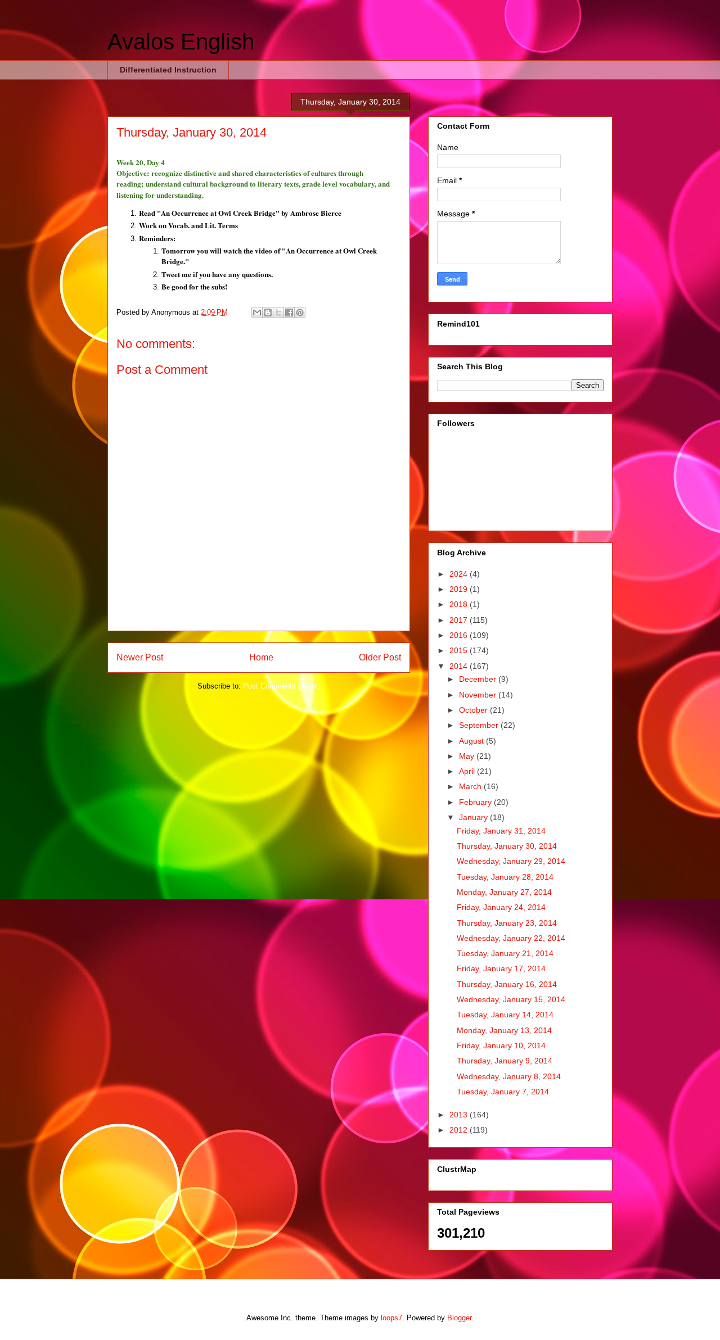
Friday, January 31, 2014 (501, 830)
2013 (459, 1114)
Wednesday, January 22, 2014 (511, 938)
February (476, 802)
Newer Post (139, 657)
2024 (459, 573)
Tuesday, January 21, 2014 (505, 953)
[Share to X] (278, 312)
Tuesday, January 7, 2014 (503, 1091)
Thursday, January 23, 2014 (507, 922)
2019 (459, 589)
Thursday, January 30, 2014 (507, 845)
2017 (459, 619)
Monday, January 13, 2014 (504, 1030)
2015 (459, 650)
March (471, 786)
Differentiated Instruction (168, 69)
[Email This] (257, 312)
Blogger (459, 1318)
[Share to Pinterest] (299, 312)
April (468, 771)
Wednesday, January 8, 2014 (509, 1076)
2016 (459, 635)
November (478, 694)
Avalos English (180, 41)
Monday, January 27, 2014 (504, 892)
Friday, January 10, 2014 (501, 1045)
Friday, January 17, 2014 (501, 968)
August (472, 740)
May (467, 756)
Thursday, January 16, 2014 (507, 984)
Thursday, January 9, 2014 (504, 1060)
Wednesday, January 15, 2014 (511, 999)
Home (261, 657)
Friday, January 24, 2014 (501, 907)
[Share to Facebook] (289, 312)
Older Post (380, 657)
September (480, 725)
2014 (459, 666)
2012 (459, 1129)
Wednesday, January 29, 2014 (511, 861)
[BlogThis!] (267, 312)
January (474, 817)
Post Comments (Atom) (281, 686)
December (478, 678)
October (474, 709)
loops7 (391, 1318)
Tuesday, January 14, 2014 (505, 1014)
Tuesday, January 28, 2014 (505, 876)
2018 (459, 604)
